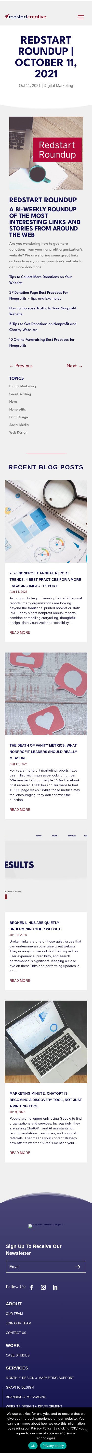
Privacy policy (53, 1446)
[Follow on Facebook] (32, 1287)
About (14, 1303)
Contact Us (16, 1333)
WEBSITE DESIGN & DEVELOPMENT (34, 1406)
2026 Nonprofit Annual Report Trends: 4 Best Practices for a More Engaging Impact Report (45, 579)
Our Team (14, 1314)
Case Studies (18, 1355)
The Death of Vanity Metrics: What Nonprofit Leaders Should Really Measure (43, 751)
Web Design (18, 432)
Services (17, 1368)
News (13, 401)
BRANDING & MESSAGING (26, 1397)
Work (13, 1345)
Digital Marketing (58, 86)
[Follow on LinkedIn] (55, 1287)
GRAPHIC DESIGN (20, 1387)
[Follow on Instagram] (43, 1287)
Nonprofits (17, 409)
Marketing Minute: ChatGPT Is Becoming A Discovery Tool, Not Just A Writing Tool (46, 1099)
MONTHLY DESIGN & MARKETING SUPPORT (40, 1378)
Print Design (18, 417)
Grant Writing (20, 394)
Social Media (19, 425)
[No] (85, 1430)
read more (20, 632)
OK (33, 1446)
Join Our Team (18, 1323)
